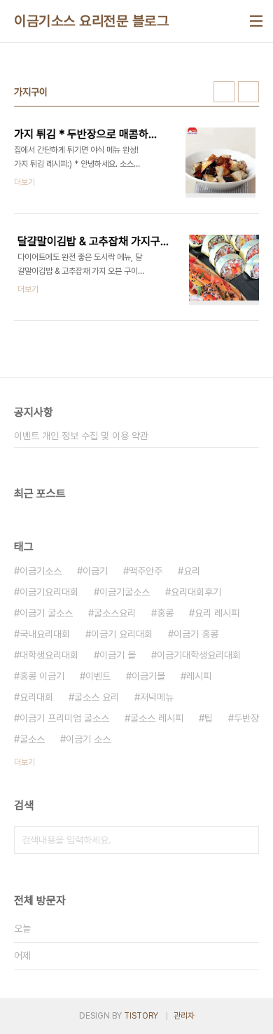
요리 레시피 (217, 613)
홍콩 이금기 (42, 676)
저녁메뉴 (157, 697)
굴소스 (32, 739)
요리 (191, 571)
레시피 (198, 676)
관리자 (184, 1016)
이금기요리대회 (49, 592)
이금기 (95, 571)
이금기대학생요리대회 (199, 655)
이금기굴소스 (124, 592)
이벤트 (98, 676)
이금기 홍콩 (196, 634)
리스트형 (248, 91)
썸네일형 (224, 91)
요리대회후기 (196, 592)
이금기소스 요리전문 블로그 (91, 21)
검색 (245, 840)
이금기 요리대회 (122, 634)
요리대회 (36, 697)
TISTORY (141, 1016)
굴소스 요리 (96, 697)
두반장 (246, 718)
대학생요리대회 (49, 655)
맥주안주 (145, 571)
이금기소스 (41, 571)
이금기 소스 (88, 739)
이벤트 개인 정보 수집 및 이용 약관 (81, 435)
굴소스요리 (115, 613)
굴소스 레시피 (156, 718)
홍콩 (165, 613)
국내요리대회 (45, 634)
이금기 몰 (117, 655)
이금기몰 (148, 676)
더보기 (24, 762)
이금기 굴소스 (46, 613)
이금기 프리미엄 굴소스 (64, 718)
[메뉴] (256, 21)
